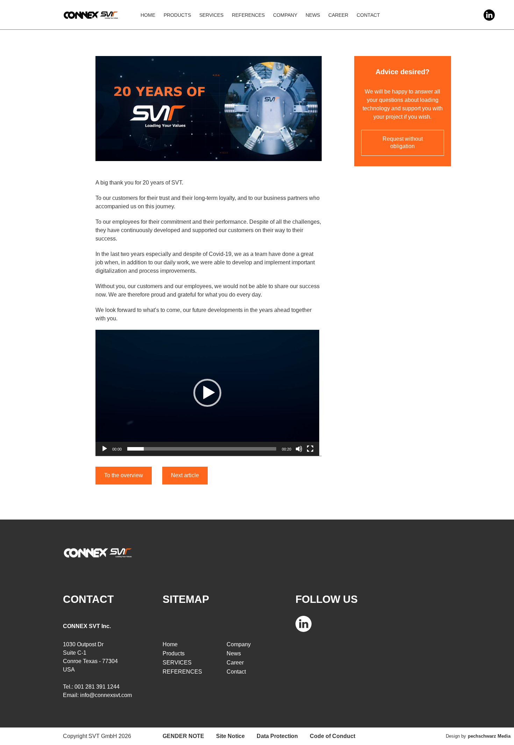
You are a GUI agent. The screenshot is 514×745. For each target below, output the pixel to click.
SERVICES (211, 15)
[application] (207, 393)
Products (177, 15)
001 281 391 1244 (97, 687)
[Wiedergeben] (104, 448)
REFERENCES (248, 15)
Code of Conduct (332, 736)
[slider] (201, 449)
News (313, 15)
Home (148, 15)
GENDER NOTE (183, 736)
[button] (207, 393)
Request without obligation (403, 142)
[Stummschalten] (298, 448)
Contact (368, 15)
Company (285, 15)
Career (338, 15)
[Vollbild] (310, 448)
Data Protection (277, 736)
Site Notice (230, 736)
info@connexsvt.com (106, 695)
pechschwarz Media (489, 736)
